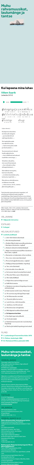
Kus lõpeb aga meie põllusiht (14, 316)
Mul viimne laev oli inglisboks (14, 307)
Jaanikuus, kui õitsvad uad (14, 305)
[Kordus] (28, 102)
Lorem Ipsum (13, 367)
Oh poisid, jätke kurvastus (14, 299)
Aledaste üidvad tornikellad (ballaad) (16, 248)
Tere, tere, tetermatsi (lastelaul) (15, 258)
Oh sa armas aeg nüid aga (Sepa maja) (17, 293)
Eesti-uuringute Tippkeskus (9, 402)
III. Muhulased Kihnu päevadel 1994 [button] (16, 341)
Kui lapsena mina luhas (13, 313)
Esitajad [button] (6, 227)
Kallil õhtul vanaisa (11, 283)
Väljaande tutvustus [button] (11, 220)
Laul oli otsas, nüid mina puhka (15, 302)
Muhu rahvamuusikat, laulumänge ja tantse (14, 10)
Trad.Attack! (10, 397)
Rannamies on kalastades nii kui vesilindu (18, 255)
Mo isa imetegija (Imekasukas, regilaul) (17, 261)
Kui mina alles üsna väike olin (14, 269)
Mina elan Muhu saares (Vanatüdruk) (17, 275)
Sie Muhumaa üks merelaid (14, 296)
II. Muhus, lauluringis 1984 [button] (13, 338)
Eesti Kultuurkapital (6, 404)
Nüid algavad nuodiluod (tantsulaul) (16, 310)
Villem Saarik (8, 92)
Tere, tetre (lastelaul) (12, 266)
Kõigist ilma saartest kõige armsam (16, 280)
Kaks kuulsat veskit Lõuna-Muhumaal (17, 291)
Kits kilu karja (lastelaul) (12, 240)
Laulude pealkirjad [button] (10, 235)
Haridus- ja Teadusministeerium (10, 399)
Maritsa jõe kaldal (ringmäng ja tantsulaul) (18, 326)
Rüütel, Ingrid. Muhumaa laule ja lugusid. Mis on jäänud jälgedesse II (17, 445)
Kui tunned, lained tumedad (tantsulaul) (18, 272)
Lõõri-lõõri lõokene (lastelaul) (14, 237)
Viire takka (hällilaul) (12, 277)
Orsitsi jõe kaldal (11, 319)
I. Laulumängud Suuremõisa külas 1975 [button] (18, 335)
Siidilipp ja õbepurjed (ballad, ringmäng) (17, 263)
